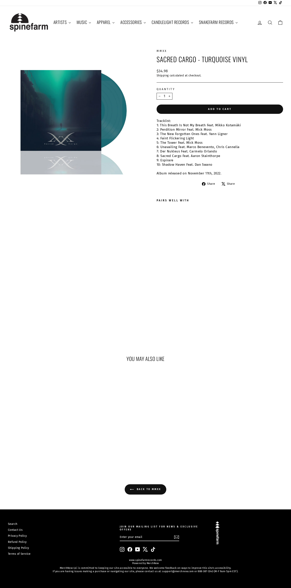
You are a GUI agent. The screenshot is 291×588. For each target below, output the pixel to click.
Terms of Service (19, 554)
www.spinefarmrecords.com (145, 560)
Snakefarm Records (217, 22)
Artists (60, 22)
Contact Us (15, 530)
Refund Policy (17, 542)
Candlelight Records (171, 22)
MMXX (162, 51)
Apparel (104, 22)
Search (12, 524)
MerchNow (152, 563)
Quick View (40, 433)
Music (82, 22)
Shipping (163, 75)
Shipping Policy (18, 548)
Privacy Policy (17, 536)
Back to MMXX (148, 489)
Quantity (166, 89)
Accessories (131, 22)
